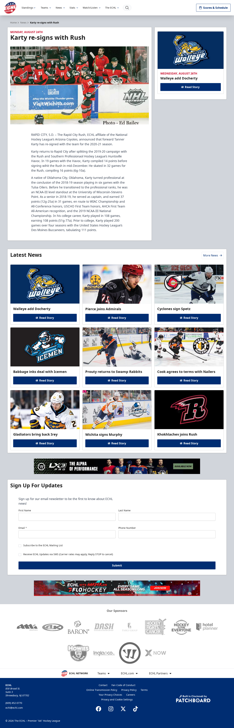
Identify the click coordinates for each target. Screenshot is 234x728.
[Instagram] (111, 709)
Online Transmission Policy (101, 690)
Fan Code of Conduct (123, 685)
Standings (27, 7)
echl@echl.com (14, 707)
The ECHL (110, 7)
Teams (44, 7)
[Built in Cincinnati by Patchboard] (193, 698)
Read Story (192, 87)
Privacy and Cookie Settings (117, 699)
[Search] (127, 8)
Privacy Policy (129, 690)
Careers (130, 694)
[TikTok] (135, 709)
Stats (72, 7)
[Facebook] (98, 709)
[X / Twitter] (123, 709)
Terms (144, 690)
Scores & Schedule (215, 8)
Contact (103, 685)
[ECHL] (10, 7)
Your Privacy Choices (110, 694)
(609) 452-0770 (13, 703)
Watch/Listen (90, 7)
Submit (117, 565)
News (59, 7)
